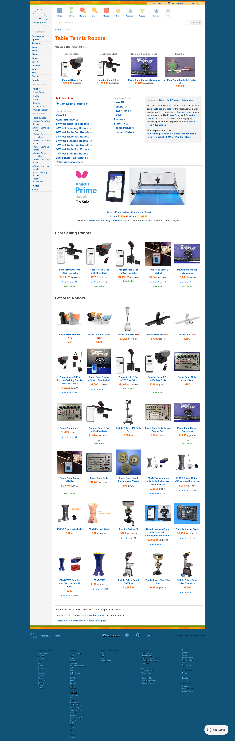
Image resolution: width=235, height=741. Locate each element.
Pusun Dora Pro (155, 334)
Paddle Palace (39, 106)
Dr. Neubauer (75, 673)
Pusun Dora (184, 334)
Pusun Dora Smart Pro (99, 334)
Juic (71, 690)
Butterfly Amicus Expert (187, 529)
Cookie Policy (187, 660)
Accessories (38, 36)
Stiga (71, 725)
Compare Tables (147, 683)
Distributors (186, 686)
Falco (72, 676)
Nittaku (72, 700)
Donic (72, 671)
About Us (185, 653)
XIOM (72, 735)
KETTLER (73, 693)
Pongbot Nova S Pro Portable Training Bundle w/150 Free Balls (69, 380)
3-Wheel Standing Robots (40, 148)
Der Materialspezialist (78, 666)
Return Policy (146, 656)
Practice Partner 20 (128, 529)
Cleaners (36, 65)
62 (165, 493)
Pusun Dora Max (126, 334)
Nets (34, 72)
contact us (95, 615)
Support (195, 3)
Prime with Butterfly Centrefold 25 (107, 220)
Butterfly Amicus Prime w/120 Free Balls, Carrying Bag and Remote (158, 532)
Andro (72, 656)
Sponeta (73, 720)
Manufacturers (188, 689)
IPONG (35, 96)
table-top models (162, 109)
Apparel (35, 39)
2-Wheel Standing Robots (40, 129)
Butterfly (36, 103)
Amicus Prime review (117, 212)
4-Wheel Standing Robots (40, 167)
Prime (133, 216)
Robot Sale (65, 98)
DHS (71, 668)
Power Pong (38, 92)
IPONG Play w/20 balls (99, 529)
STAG (72, 722)
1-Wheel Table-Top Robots (41, 122)
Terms (184, 655)
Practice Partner (39, 110)
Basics (103, 653)
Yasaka (72, 737)
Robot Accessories (38, 180)
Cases (35, 62)
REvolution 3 (74, 712)
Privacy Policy (187, 657)
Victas (72, 732)
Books (35, 58)
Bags (34, 47)
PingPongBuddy (76, 705)
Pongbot (36, 89)
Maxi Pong (74, 695)
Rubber (35, 186)
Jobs (184, 662)
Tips (102, 656)
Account (157, 3)
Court (34, 69)
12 (165, 544)
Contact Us (145, 663)
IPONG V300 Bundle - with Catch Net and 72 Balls (69, 583)
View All (61, 115)
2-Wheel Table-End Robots (39, 135)
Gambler (73, 678)
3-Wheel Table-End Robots (39, 154)
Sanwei (72, 715)
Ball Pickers (173, 100)
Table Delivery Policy (149, 661)
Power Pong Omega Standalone (144, 80)
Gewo (72, 680)
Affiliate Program (188, 691)
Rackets (35, 76)
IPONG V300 (99, 580)
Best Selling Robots (72, 103)
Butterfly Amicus (171, 133)
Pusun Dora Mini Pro (69, 334)
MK (71, 698)
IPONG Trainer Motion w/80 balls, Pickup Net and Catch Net (158, 481)
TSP (71, 730)
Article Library (106, 661)
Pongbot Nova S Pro (72, 80)
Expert (113, 216)
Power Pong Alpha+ (69, 428)
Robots (35, 80)
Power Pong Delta (99, 478)
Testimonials (146, 673)
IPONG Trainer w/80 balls (69, 529)
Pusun (35, 99)
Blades (35, 54)
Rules (103, 658)
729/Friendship (75, 653)
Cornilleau (73, 663)
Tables (35, 189)
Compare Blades (147, 678)
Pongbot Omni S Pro (108, 80)
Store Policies (146, 653)
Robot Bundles (39, 118)
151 (76, 595)
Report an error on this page (69, 620)
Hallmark (73, 683)
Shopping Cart (177, 3)
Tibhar (72, 727)
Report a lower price (96, 620)
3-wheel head (184, 112)
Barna (72, 658)
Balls (34, 51)
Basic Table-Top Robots (39, 174)
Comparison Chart (141, 212)
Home (58, 29)
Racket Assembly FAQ (150, 658)
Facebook (186, 678)
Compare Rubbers (148, 680)
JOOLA (72, 688)
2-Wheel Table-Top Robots (41, 142)
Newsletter (186, 673)
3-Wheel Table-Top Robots (41, 161)
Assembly (37, 43)
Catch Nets (187, 100)
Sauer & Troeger (76, 717)
